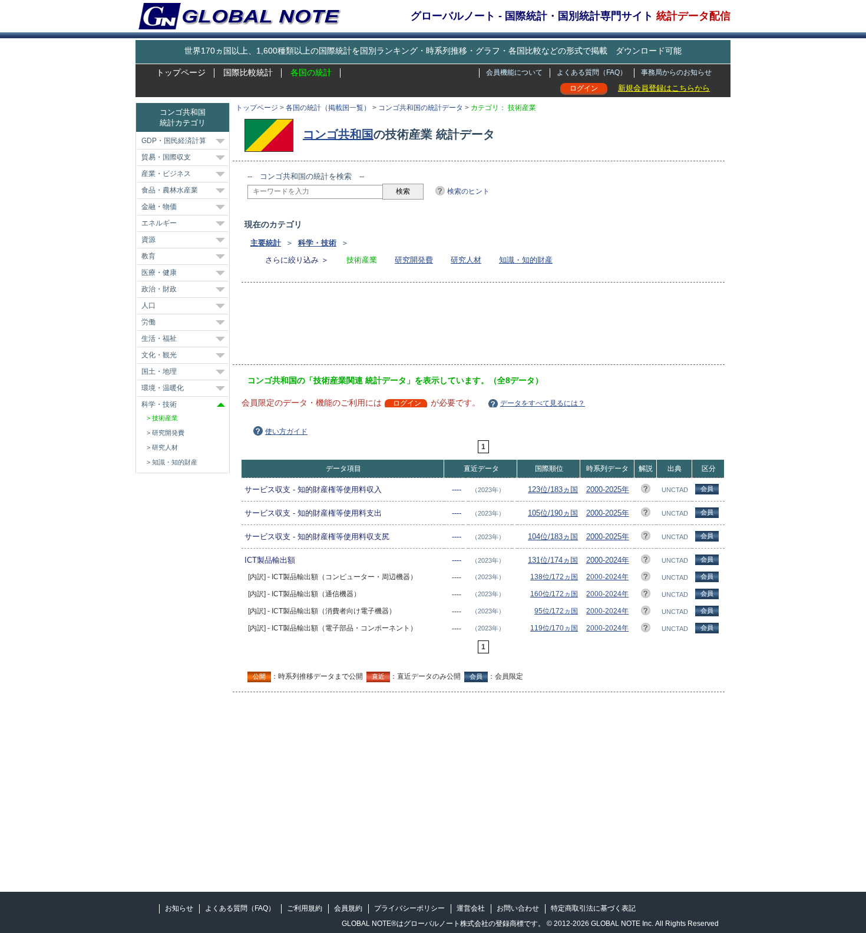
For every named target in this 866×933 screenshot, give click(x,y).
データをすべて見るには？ (542, 403)
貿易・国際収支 (166, 157)
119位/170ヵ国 (554, 628)
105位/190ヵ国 (553, 513)
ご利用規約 (304, 908)
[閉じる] (221, 405)
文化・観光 (159, 355)
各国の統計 (311, 72)
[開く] (220, 141)
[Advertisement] (461, 327)
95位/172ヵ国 (556, 611)
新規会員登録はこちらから (664, 88)
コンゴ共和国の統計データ (420, 108)
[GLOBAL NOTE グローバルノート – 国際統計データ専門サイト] (240, 27)
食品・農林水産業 (169, 190)
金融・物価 (159, 206)
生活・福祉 (159, 338)
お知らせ (179, 908)
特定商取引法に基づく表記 (593, 908)
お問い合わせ (518, 908)
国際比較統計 (248, 72)
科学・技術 (317, 242)
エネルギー (159, 223)
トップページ (181, 72)
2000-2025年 (607, 489)
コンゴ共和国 (338, 134)
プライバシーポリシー (409, 908)
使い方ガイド (286, 431)
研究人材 (466, 259)
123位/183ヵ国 (553, 489)
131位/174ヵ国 (553, 560)
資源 (148, 239)
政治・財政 (159, 289)
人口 (148, 305)
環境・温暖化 (162, 388)
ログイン (584, 88)
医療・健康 (159, 272)
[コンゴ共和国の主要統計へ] (271, 134)
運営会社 (471, 908)
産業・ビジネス (166, 174)
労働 (148, 322)
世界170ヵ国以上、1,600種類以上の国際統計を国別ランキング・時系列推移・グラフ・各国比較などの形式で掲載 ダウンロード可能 (433, 50)
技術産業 (165, 417)
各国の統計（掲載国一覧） (328, 108)
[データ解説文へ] (645, 490)
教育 (148, 256)
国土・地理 (159, 371)
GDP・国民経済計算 (173, 141)
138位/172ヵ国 (554, 577)
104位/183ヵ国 (553, 536)
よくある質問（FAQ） (592, 72)
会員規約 (348, 908)
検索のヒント (468, 191)
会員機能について (514, 72)
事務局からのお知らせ (676, 72)
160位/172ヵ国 (554, 594)
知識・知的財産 (526, 259)
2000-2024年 (607, 560)
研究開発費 (414, 259)
